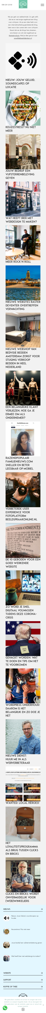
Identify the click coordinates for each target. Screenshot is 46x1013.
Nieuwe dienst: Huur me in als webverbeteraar (18, 759)
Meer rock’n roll (18, 262)
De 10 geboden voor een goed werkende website (23, 563)
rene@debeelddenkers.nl (23, 38)
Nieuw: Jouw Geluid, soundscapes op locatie (20, 84)
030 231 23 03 (7, 5)
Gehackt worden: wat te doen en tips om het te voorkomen (22, 661)
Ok (23, 1009)
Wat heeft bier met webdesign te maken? (26, 956)
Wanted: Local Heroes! (22, 803)
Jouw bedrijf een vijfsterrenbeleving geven (20, 175)
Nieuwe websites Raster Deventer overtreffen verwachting (23, 306)
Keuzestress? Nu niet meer (20, 929)
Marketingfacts (14, 36)
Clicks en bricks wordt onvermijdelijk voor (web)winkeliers (22, 898)
